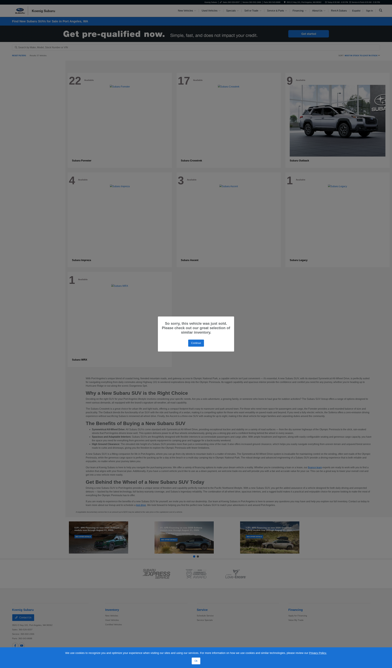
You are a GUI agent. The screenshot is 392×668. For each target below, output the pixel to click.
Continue (196, 343)
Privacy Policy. (318, 653)
